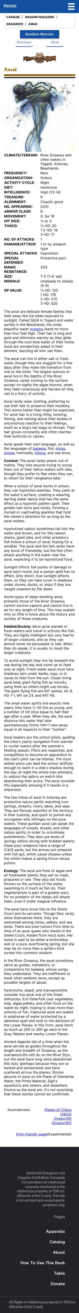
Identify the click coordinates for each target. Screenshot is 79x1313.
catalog (13, 17)
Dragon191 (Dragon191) (62, 1120)
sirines (9, 453)
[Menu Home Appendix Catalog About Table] (71, 6)
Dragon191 (14, 24)
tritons (40, 453)
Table (59, 1273)
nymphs (36, 329)
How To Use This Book (42, 1263)
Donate (58, 1284)
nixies (60, 448)
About (59, 1253)
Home (10, 6)
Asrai (32, 24)
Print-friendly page (31, 1134)
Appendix (55, 1232)
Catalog (57, 1242)
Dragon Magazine (39, 17)
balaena (39, 448)
